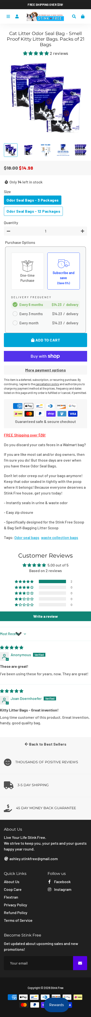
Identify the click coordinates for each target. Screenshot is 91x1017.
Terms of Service (18, 920)
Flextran (11, 897)
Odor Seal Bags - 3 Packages (33, 200)
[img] (11, 647)
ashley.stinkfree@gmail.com (33, 858)
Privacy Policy (15, 904)
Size (7, 191)
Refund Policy (15, 912)
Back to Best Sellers (47, 744)
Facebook (62, 881)
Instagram (62, 889)
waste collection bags (59, 537)
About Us (11, 881)
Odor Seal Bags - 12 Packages (33, 211)
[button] (36, 53)
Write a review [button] (45, 616)
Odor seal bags (26, 537)
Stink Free (57, 987)
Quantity (11, 222)
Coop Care (13, 889)
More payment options (45, 370)
